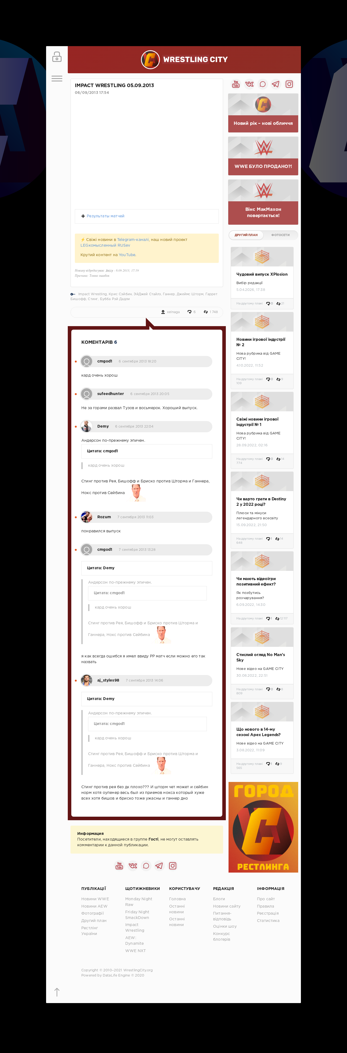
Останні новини (177, 909)
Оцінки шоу (225, 926)
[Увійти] (57, 57)
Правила (265, 906)
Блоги (219, 899)
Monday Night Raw (138, 902)
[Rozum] (86, 514)
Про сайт (266, 899)
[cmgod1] (86, 358)
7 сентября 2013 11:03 (135, 517)
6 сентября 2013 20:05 (149, 394)
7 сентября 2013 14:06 (144, 680)
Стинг (93, 299)
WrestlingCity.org (138, 970)
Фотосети (280, 235)
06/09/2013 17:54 (92, 92)
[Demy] (86, 423)
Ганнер (169, 294)
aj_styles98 (108, 680)
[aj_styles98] (86, 677)
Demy (103, 426)
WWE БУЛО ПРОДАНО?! (263, 167)
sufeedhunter (110, 394)
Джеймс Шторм (190, 294)
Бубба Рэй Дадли (115, 299)
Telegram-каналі (133, 239)
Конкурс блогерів (221, 936)
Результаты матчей (105, 216)
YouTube (127, 255)
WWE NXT (135, 951)
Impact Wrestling (92, 294)
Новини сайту (226, 906)
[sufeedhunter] (86, 391)
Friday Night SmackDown (137, 915)
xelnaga (173, 312)
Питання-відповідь (222, 916)
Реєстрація (268, 913)
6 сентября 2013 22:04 (134, 426)
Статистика (268, 920)
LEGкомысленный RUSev (105, 245)
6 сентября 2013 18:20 (137, 361)
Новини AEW (94, 906)
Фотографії (92, 913)
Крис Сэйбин (120, 294)
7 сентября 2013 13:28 (137, 549)
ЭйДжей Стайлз (147, 294)
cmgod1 (104, 361)
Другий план (246, 235)
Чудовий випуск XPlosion (262, 274)
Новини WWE (95, 899)
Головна (177, 899)
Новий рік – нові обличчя (263, 124)
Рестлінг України (89, 931)
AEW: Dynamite (134, 940)
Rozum (104, 517)
